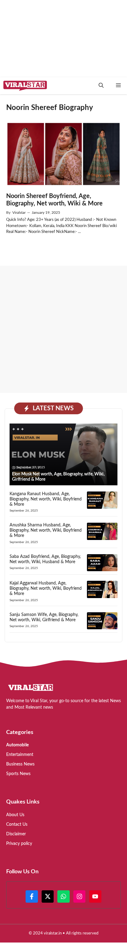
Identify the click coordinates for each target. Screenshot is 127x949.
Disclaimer (16, 834)
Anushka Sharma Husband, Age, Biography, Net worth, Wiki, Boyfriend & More (46, 530)
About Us (15, 815)
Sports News (18, 774)
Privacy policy (19, 843)
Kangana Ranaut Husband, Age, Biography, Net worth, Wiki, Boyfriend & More (46, 499)
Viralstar (19, 212)
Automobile (17, 745)
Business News (20, 764)
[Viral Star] (25, 85)
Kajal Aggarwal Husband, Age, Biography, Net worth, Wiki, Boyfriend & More (46, 588)
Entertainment (19, 755)
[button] (101, 85)
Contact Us (16, 824)
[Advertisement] (63, 329)
